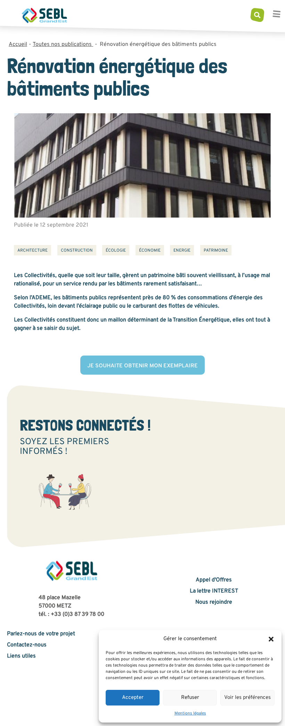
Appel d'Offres (214, 580)
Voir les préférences (247, 697)
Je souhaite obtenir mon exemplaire (142, 366)
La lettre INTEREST (214, 591)
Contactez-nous (27, 645)
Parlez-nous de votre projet (41, 633)
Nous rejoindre (213, 602)
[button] (271, 639)
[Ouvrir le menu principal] (276, 15)
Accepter (133, 697)
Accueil (18, 44)
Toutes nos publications (63, 44)
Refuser (190, 697)
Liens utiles (21, 656)
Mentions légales (190, 713)
